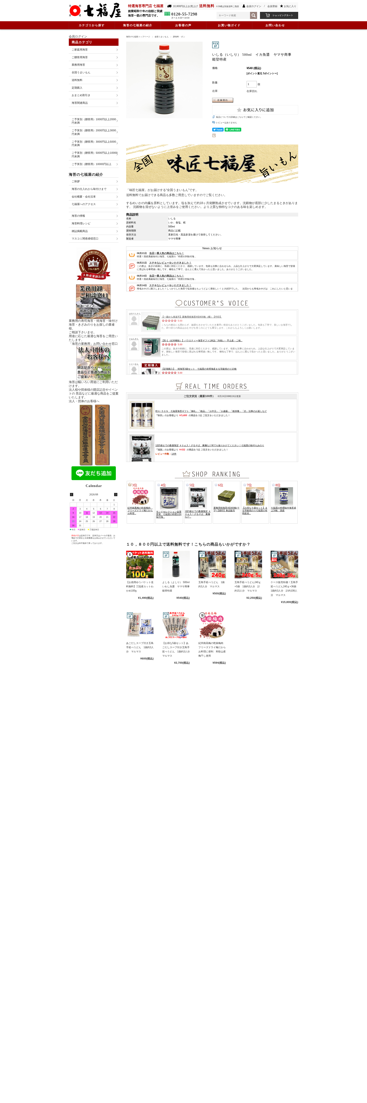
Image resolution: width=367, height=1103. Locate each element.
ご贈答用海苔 (80, 57)
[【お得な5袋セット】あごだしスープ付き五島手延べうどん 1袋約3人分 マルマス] (176, 625)
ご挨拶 (76, 181)
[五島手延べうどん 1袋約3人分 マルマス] (212, 564)
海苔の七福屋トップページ (138, 37)
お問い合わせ (275, 25)
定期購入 (77, 87)
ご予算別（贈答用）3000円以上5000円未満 (94, 143)
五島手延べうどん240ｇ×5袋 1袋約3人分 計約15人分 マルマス (248, 586)
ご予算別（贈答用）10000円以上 (91, 164)
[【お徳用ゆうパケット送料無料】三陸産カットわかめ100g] (140, 564)
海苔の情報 (78, 215)
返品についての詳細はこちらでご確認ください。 (239, 117)
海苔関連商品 (80, 102)
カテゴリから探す (92, 25)
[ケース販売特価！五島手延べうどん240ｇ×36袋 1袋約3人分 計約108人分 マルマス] (284, 564)
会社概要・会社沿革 (84, 196)
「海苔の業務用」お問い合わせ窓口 (93, 343)
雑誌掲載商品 (80, 231)
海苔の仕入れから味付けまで (89, 188)
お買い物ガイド (229, 25)
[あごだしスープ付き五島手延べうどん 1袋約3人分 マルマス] (140, 625)
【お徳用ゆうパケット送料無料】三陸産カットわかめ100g (139, 586)
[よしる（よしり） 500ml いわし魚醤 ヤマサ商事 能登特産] (176, 564)
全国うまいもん (162, 37)
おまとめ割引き (81, 95)
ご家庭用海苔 (80, 49)
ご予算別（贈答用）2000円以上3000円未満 (94, 132)
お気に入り (290, 6)
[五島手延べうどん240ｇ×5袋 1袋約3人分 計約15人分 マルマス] (248, 564)
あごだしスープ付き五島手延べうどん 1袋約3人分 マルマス (140, 647)
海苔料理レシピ (81, 223)
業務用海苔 (78, 64)
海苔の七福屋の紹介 (137, 25)
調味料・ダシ (179, 37)
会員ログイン (253, 6)
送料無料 (77, 80)
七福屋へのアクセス (84, 204)
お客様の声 (183, 25)
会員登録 (272, 6)
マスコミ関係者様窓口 (85, 238)
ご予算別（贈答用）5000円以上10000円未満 (95, 154)
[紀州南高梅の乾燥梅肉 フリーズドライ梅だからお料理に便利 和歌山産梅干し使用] (212, 625)
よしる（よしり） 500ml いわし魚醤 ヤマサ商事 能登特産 (177, 586)
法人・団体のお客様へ (84, 401)
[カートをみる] (279, 13)
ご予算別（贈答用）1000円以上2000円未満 (94, 121)
